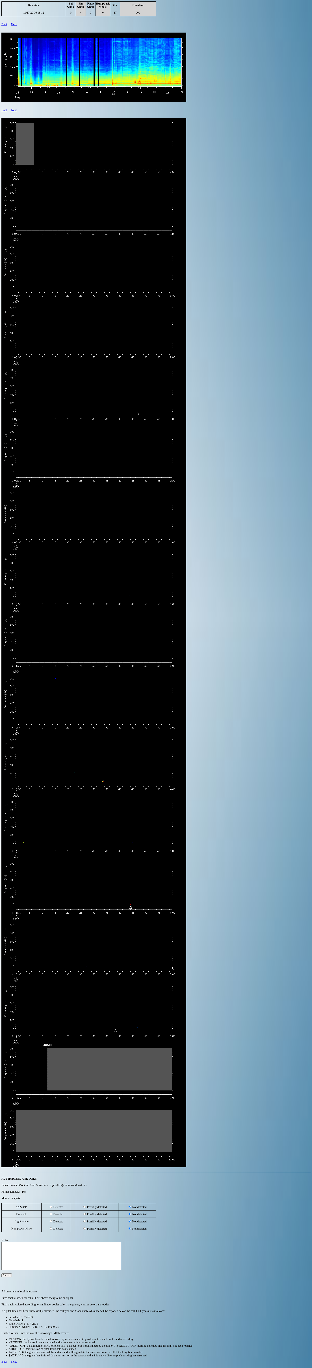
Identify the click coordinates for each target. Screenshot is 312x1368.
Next (14, 24)
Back (4, 24)
